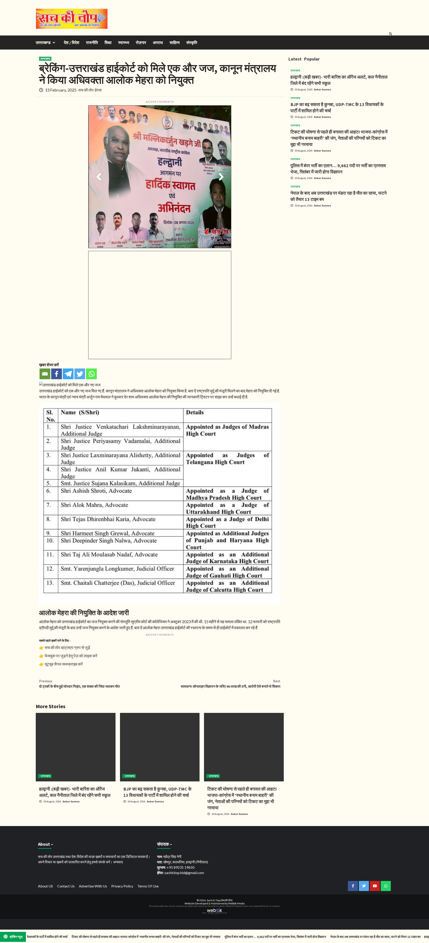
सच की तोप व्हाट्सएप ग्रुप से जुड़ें (67, 647)
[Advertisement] (340, 242)
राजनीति (92, 42)
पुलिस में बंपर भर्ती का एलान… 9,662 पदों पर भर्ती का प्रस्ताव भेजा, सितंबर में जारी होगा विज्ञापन (246, 937)
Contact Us (66, 886)
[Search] (390, 34)
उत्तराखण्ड (43, 42)
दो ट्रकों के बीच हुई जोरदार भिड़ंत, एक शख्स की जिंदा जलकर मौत (79, 684)
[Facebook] (56, 373)
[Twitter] (79, 373)
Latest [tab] (295, 59)
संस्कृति (191, 42)
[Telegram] (68, 373)
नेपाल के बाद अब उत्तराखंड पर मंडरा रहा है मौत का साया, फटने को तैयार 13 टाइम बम (346, 937)
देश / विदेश (71, 42)
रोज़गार (141, 42)
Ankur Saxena (71, 801)
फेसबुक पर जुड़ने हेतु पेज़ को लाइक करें (71, 655)
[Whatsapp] (91, 373)
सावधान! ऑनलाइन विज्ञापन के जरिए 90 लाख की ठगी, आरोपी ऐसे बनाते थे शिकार (230, 684)
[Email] (45, 373)
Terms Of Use (148, 886)
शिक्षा (108, 42)
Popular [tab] (312, 59)
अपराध (158, 42)
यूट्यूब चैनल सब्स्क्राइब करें (64, 664)
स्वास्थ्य (123, 42)
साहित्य (175, 42)
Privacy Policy (122, 886)
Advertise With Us (93, 886)
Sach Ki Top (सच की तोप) (220, 900)
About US (45, 886)
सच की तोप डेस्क (90, 89)
